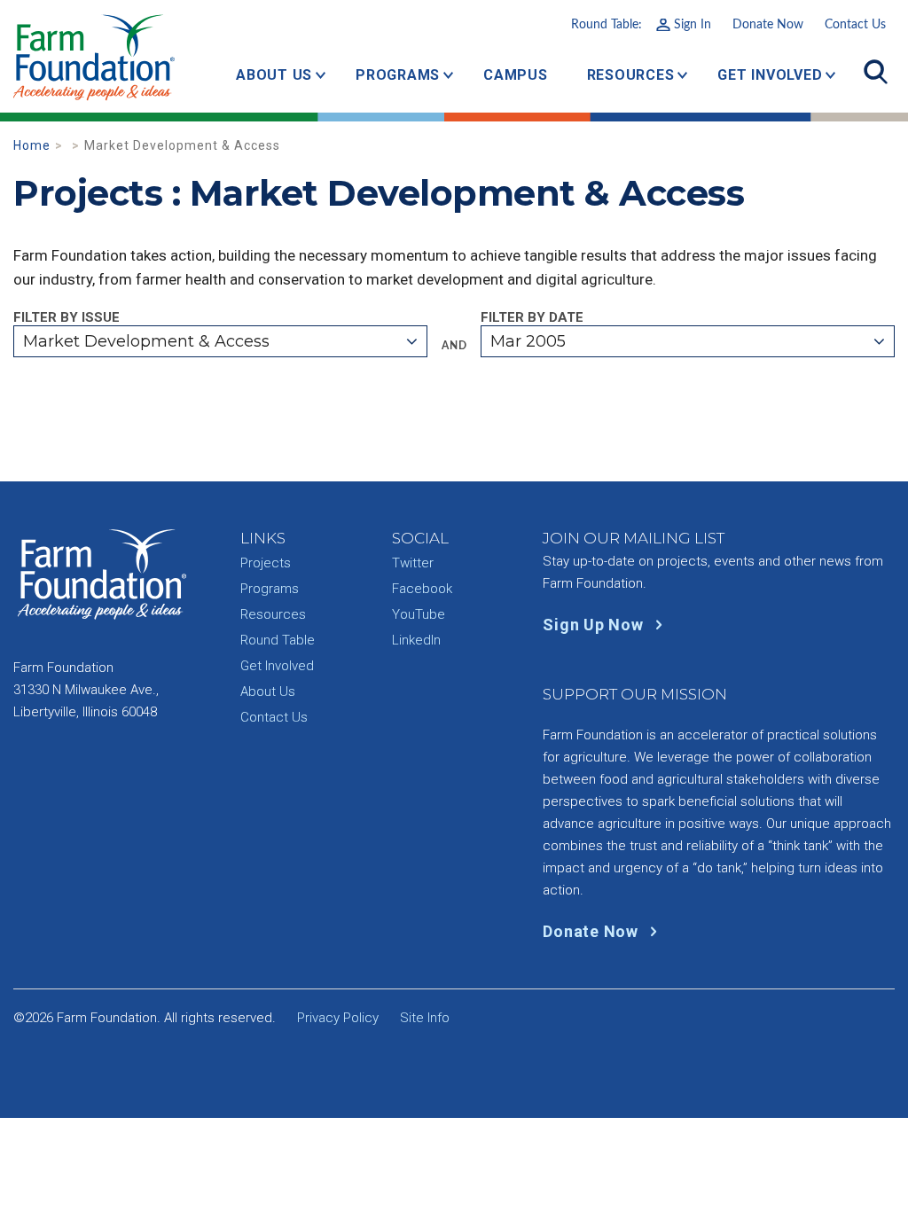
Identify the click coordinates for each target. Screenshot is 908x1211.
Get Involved (769, 74)
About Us (274, 74)
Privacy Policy (338, 1018)
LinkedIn (416, 640)
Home (32, 145)
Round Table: (641, 25)
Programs (398, 74)
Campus (515, 74)
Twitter (413, 563)
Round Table (277, 640)
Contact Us (855, 25)
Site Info (425, 1018)
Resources (631, 74)
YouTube (418, 614)
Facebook (422, 589)
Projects (265, 563)
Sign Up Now (595, 624)
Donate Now (767, 25)
